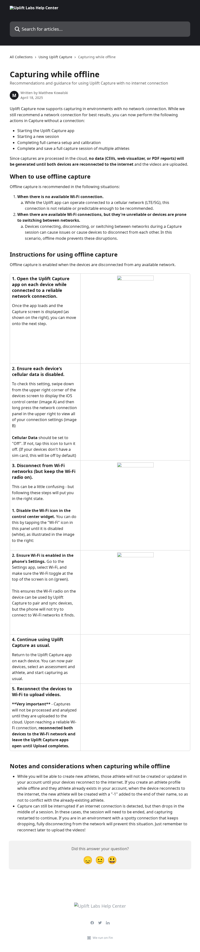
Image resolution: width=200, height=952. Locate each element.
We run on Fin (103, 937)
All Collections (21, 57)
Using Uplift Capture (55, 57)
